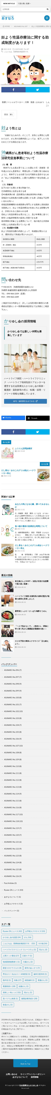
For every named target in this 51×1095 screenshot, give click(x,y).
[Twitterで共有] (38, 89)
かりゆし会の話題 (12, 937)
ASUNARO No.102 (11, 711)
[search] (48, 9)
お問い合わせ (11, 1074)
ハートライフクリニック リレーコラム (19, 949)
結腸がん (23, 986)
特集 (17, 980)
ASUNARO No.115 (11, 801)
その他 (42, 943)
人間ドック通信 (11, 956)
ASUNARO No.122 (11, 849)
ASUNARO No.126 (11, 876)
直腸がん (42, 980)
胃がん (28, 992)
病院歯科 (29, 980)
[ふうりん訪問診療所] (7, 453)
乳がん (43, 949)
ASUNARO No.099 (11, 691)
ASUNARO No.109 (11, 759)
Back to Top (25, 1064)
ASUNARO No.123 (11, 856)
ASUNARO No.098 (11, 684)
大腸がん (28, 962)
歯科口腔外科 (40, 974)
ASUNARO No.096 (11, 670)
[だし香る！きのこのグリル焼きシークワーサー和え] (43, 475)
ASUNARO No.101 (11, 704)
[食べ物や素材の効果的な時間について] (7, 531)
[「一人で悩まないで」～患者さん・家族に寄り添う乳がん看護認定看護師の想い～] (7, 631)
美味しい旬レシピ (12, 992)
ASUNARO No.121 (11, 842)
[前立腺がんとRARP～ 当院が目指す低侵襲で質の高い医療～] (7, 586)
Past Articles (9, 883)
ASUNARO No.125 (11, 869)
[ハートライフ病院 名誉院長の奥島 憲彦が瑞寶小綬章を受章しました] (7, 601)
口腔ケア (27, 956)
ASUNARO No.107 (22, 49)
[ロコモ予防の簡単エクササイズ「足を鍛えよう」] (7, 646)
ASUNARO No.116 (11, 807)
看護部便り (9, 986)
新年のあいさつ (32, 968)
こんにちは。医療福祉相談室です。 (17, 51)
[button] (25, 401)
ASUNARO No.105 (11, 732)
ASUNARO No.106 (11, 739)
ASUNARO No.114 (11, 794)
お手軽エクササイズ (12, 904)
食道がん (8, 1005)
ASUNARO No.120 (11, 835)
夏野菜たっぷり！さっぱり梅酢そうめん (31, 611)
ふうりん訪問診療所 (23, 448)
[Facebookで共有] (13, 89)
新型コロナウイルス (12, 968)
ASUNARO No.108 (11, 752)
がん (27, 937)
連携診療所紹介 (29, 998)
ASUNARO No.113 (11, 787)
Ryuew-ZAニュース (11, 890)
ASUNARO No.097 (11, 677)
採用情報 (34, 1077)
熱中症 (7, 980)
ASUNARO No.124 (11, 862)
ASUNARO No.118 (11, 821)
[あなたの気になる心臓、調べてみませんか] (7, 509)
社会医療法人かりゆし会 (28, 1085)
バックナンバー (10, 911)
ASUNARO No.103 (11, 718)
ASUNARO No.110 (11, 766)
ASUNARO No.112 (11, 780)
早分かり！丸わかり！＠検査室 (16, 974)
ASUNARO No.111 (11, 773)
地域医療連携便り (11, 962)
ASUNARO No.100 (11, 697)
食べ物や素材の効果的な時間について (31, 526)
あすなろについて (11, 897)
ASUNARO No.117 (11, 814)
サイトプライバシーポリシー (32, 1074)
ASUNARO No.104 (11, 725)
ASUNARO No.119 (11, 828)
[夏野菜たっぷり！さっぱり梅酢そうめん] (7, 616)
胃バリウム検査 (10, 998)
